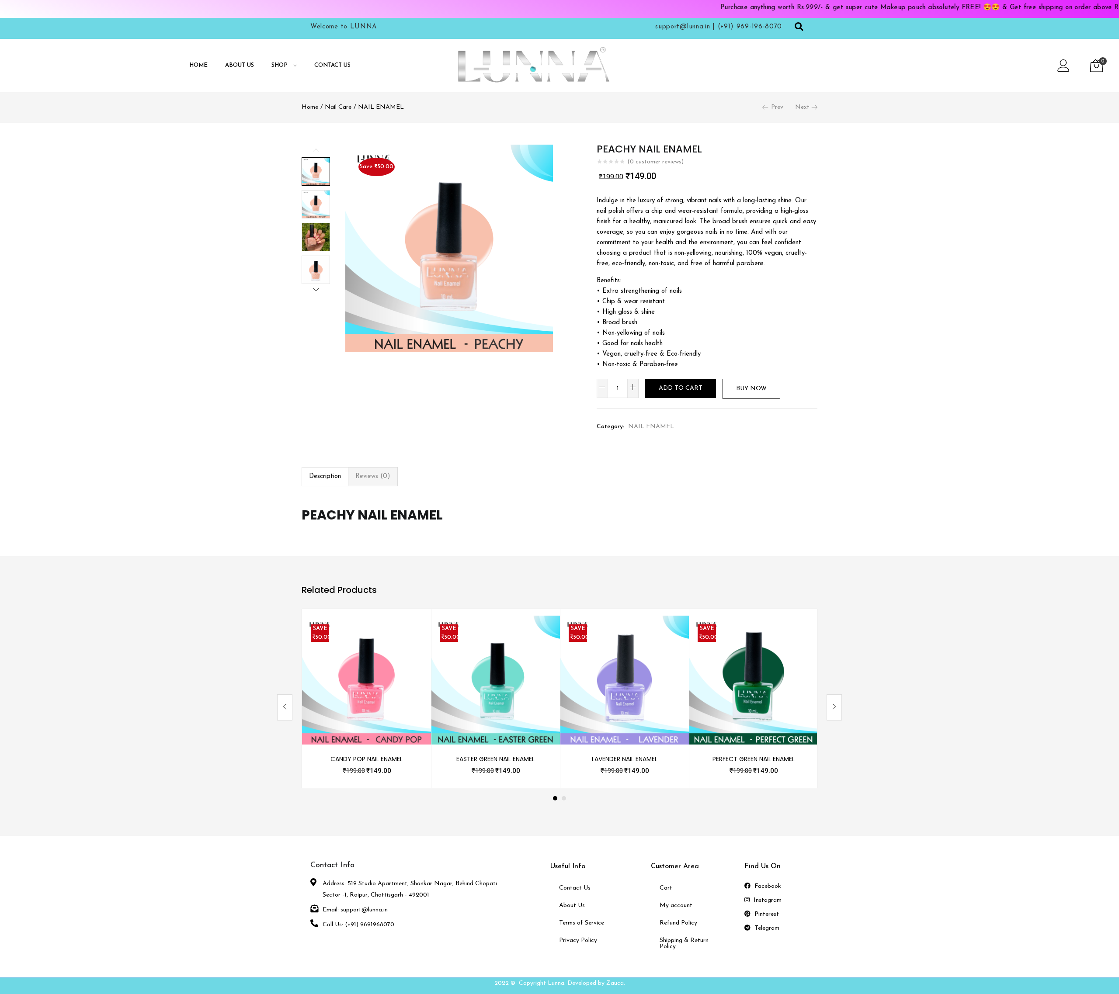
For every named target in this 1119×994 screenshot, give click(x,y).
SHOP (280, 65)
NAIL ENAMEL (381, 107)
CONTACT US (332, 65)
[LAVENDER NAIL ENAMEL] (624, 679)
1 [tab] (555, 798)
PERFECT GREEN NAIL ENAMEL (753, 759)
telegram (766, 928)
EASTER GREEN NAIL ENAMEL (495, 759)
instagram (767, 900)
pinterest (766, 914)
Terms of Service (581, 923)
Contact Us (575, 888)
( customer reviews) (655, 162)
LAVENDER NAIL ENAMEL (624, 759)
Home (310, 107)
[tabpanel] (366, 698)
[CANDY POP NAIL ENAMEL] (366, 679)
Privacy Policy (578, 940)
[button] (1096, 65)
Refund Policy (678, 923)
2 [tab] (564, 798)
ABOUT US (239, 65)
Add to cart (680, 388)
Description (325, 476)
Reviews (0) (372, 476)
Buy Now (751, 388)
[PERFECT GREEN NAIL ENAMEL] (753, 679)
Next (802, 107)
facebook (767, 886)
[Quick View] (413, 632)
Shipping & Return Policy (684, 943)
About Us (572, 905)
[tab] (325, 476)
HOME (198, 65)
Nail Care (338, 107)
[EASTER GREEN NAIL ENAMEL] (495, 679)
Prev (777, 107)
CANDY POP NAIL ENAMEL (366, 759)
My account (676, 905)
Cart (666, 888)
